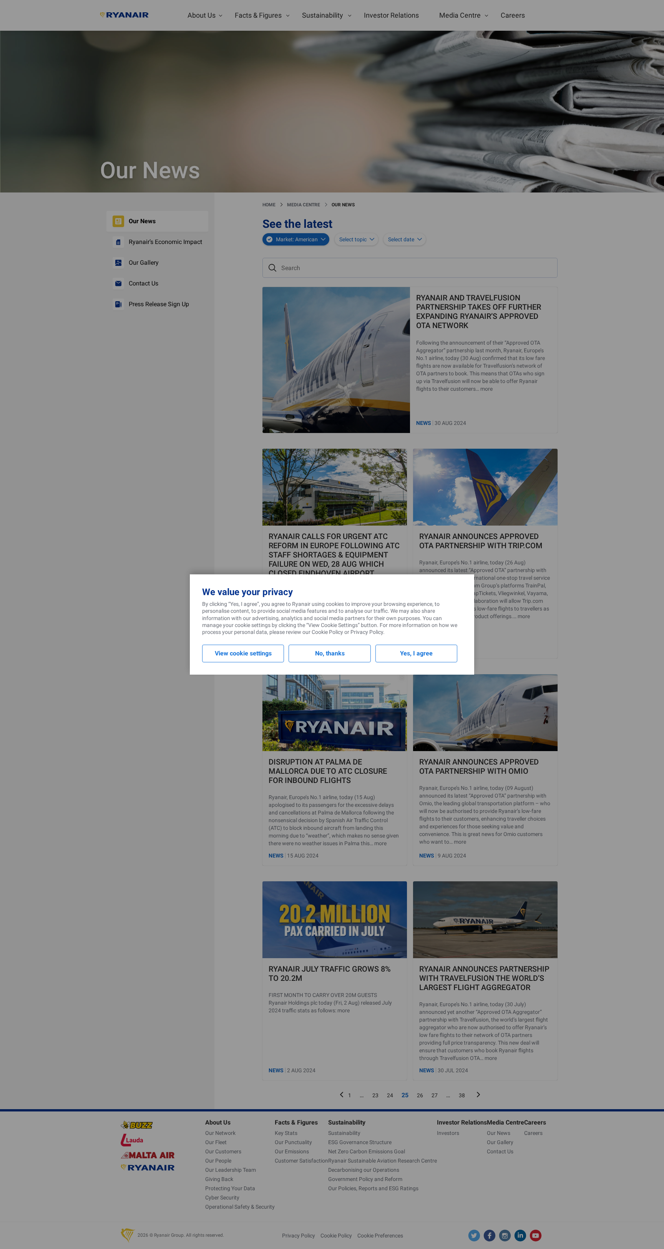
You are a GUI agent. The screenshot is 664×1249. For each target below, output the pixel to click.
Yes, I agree (416, 653)
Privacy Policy (366, 632)
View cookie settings (243, 653)
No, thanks (330, 653)
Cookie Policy (327, 632)
